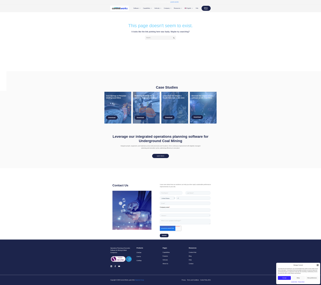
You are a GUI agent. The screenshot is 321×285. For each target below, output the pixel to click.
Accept (284, 278)
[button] (317, 265)
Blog (190, 256)
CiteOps (139, 252)
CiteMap (139, 260)
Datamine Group (139, 280)
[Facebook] (115, 266)
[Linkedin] (111, 266)
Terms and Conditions (193, 280)
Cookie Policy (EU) (205, 280)
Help (197, 8)
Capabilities (166, 252)
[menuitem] (188, 8)
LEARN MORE (174, 2)
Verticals (165, 260)
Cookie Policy (294, 281)
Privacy (184, 280)
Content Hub (192, 252)
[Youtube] (119, 266)
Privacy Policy (301, 281)
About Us (165, 263)
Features (165, 256)
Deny (298, 278)
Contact (191, 263)
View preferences (312, 278)
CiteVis (139, 256)
